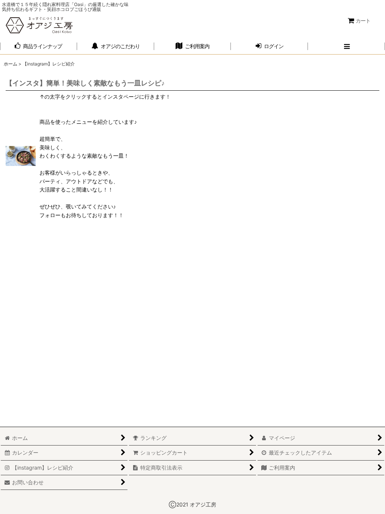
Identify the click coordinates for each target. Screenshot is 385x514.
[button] (346, 46)
